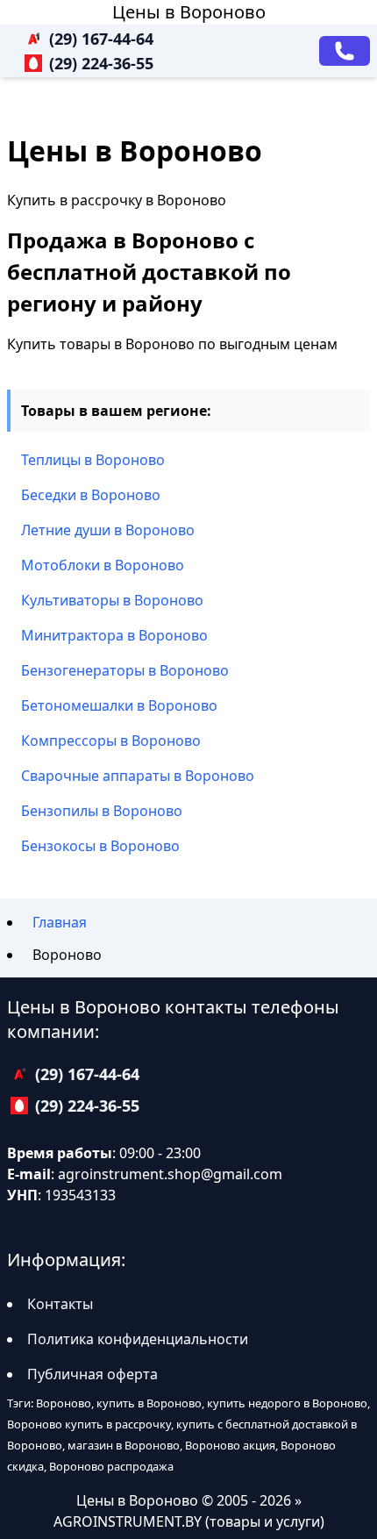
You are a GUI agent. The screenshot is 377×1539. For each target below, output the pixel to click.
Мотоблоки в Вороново (102, 565)
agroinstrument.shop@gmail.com (170, 1174)
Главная (59, 922)
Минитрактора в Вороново (114, 635)
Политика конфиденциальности (137, 1339)
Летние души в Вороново (108, 530)
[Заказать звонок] (344, 51)
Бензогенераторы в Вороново (125, 670)
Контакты (60, 1304)
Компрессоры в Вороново (111, 740)
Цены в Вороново (189, 12)
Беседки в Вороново (90, 495)
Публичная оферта (92, 1374)
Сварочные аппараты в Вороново (137, 775)
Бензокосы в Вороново (100, 845)
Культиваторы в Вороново (112, 600)
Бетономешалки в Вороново (119, 705)
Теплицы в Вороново (93, 459)
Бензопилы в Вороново (101, 810)
